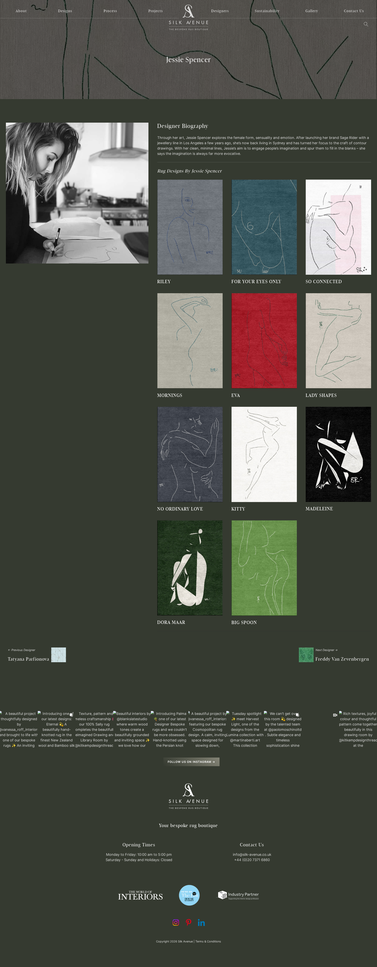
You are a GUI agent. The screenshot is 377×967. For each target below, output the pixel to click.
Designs (65, 11)
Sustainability (267, 11)
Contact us (354, 11)
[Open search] (365, 24)
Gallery (312, 11)
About (21, 11)
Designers (220, 11)
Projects (155, 11)
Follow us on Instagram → (191, 761)
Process (110, 11)
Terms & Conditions (208, 941)
